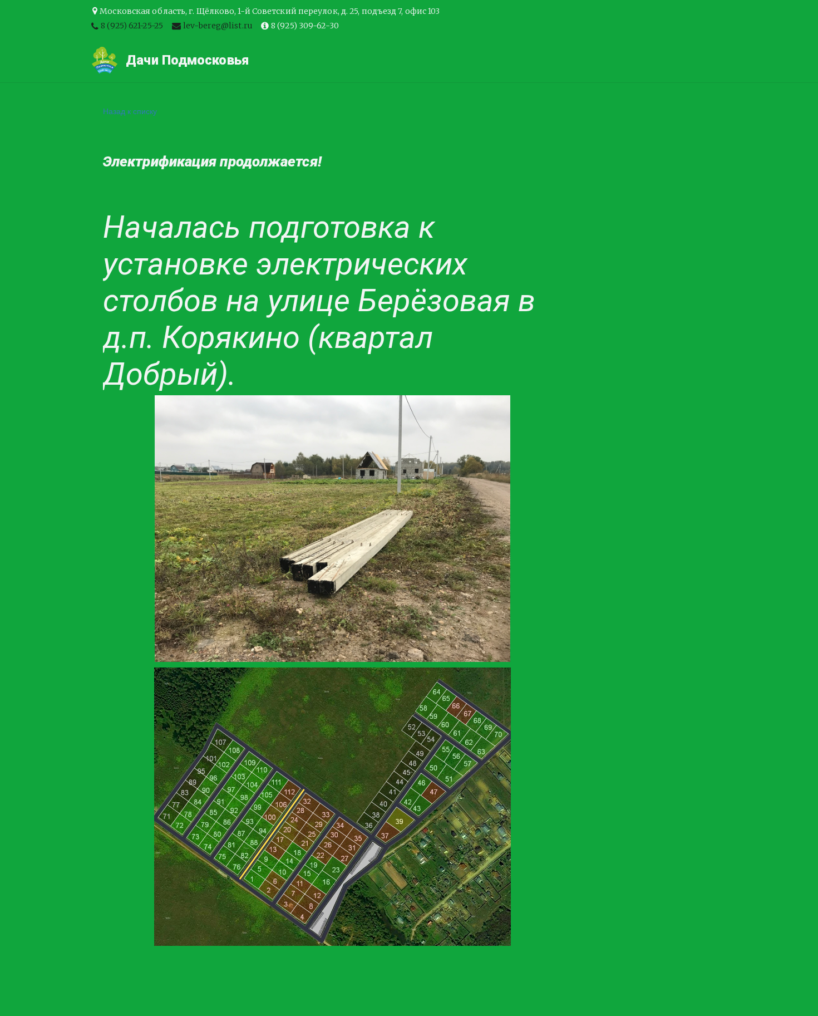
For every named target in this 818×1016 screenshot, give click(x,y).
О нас (581, 60)
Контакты (521, 60)
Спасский (349, 60)
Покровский (85, 60)
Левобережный (176, 60)
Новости (640, 60)
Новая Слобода (435, 60)
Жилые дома (270, 60)
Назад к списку (130, 110)
